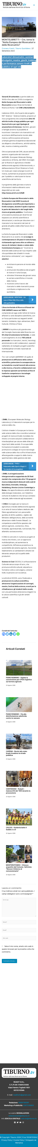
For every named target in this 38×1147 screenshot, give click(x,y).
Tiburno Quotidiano (22, 48)
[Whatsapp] (18, 634)
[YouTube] (20, 1122)
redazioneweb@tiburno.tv (19, 1116)
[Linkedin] (10, 634)
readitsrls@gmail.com (22, 1095)
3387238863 (28, 1105)
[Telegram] (14, 634)
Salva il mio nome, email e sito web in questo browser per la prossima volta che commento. (18, 949)
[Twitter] (7, 634)
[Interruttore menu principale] (34, 5)
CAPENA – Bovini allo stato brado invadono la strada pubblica (16, 753)
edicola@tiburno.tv (29, 1119)
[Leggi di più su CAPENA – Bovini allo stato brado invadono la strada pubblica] (19, 741)
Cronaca (5, 48)
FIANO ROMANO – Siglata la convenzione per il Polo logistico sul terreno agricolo (19, 680)
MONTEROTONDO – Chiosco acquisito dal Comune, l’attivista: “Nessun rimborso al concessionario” (19, 868)
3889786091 (23, 1103)
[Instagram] (23, 1122)
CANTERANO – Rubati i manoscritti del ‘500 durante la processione (18, 791)
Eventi (11, 48)
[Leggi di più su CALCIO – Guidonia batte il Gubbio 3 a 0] (19, 817)
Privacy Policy (6, 1140)
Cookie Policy (19, 1140)
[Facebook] (3, 634)
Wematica (19, 1143)
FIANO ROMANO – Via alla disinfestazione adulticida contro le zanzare (16, 716)
